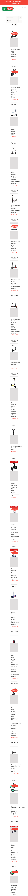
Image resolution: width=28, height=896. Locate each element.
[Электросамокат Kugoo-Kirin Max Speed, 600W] (14, 117)
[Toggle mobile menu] (25, 7)
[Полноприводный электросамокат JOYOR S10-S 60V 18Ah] (14, 754)
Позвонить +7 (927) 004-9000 (13, 1)
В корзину (13, 66)
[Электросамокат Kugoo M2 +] (14, 352)
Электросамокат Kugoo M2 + (16, 364)
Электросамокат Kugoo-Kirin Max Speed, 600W (16, 131)
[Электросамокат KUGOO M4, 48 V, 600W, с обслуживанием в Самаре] (14, 269)
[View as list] (15, 24)
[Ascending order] (20, 17)
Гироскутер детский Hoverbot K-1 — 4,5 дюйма (14, 889)
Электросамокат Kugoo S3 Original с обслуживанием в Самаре (16, 209)
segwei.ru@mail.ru (14, 3)
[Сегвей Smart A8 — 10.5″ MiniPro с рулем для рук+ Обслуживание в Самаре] (14, 599)
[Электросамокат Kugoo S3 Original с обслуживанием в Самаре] (14, 198)
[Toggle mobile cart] (22, 7)
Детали (16, 65)
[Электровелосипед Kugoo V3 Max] (14, 436)
